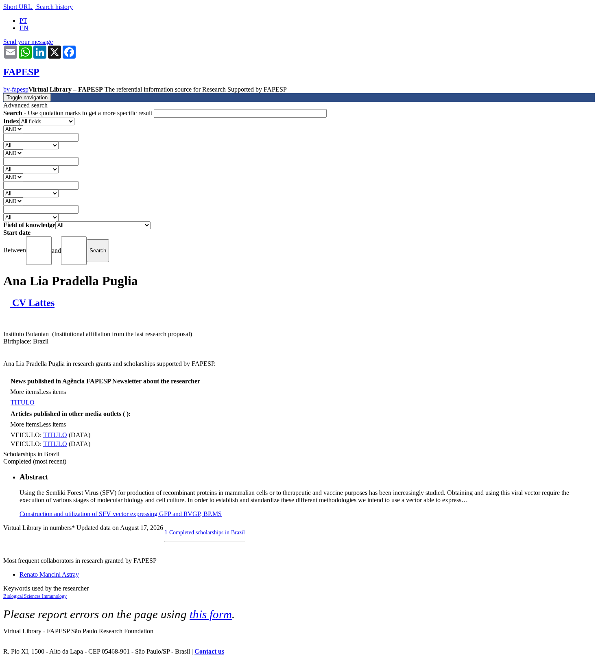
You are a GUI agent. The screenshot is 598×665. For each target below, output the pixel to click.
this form (211, 614)
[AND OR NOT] (13, 128)
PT (23, 20)
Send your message (28, 41)
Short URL (17, 6)
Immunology (54, 596)
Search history (54, 6)
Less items (52, 391)
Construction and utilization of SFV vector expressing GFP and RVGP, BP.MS (121, 513)
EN (24, 27)
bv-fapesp (15, 89)
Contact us (209, 651)
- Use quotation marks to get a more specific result (78, 112)
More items (24, 391)
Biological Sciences (22, 596)
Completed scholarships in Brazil (207, 532)
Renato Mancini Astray (49, 574)
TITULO (23, 402)
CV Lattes (32, 303)
